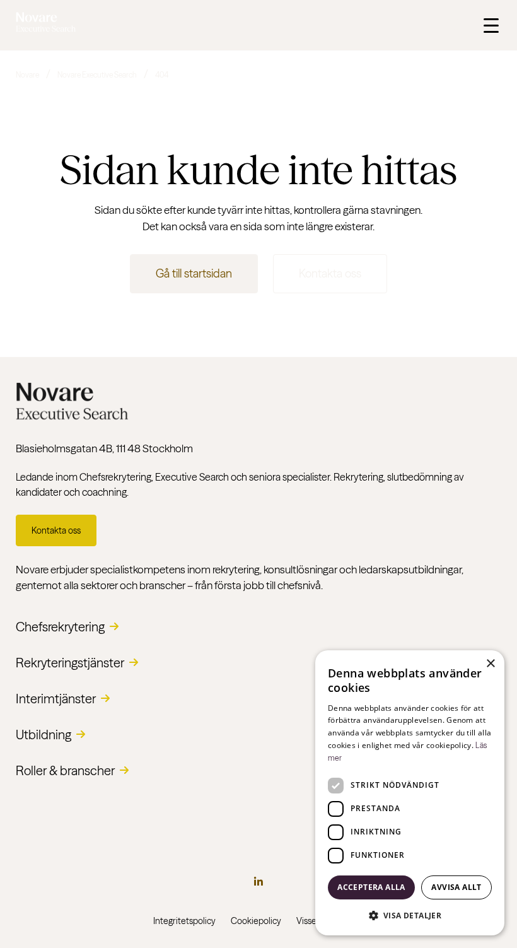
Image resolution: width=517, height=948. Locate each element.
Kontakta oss (330, 273)
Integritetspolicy (184, 921)
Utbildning (43, 734)
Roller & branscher (65, 770)
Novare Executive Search (97, 74)
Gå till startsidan (194, 273)
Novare (27, 74)
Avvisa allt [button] (456, 887)
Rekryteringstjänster (70, 662)
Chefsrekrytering (60, 627)
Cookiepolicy (256, 921)
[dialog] (409, 792)
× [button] (490, 664)
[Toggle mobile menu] (491, 25)
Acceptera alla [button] (371, 887)
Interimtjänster (56, 698)
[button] (410, 915)
